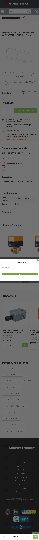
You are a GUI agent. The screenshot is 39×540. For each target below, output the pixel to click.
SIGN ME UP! (19, 274)
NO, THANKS (19, 277)
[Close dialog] (37, 260)
